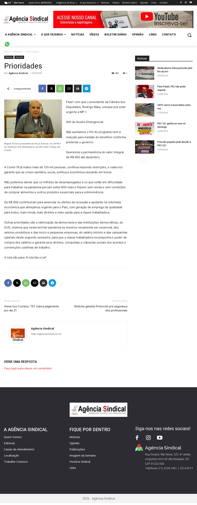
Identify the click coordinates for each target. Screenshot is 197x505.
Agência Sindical (18, 73)
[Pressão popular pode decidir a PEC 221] (144, 147)
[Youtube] (191, 3)
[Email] (69, 88)
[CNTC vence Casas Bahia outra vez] (144, 110)
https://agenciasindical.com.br (46, 334)
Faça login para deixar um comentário (28, 368)
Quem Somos (13, 437)
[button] (189, 35)
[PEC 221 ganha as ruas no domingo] (144, 128)
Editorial (9, 443)
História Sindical (79, 461)
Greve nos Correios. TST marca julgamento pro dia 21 (31, 308)
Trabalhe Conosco (16, 461)
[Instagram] (186, 3)
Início (7, 51)
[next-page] (143, 161)
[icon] (7, 42)
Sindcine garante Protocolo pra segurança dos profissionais (100, 308)
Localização (11, 455)
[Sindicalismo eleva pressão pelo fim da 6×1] (144, 73)
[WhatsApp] (60, 88)
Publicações (77, 449)
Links (72, 468)
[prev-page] (137, 161)
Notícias (18, 51)
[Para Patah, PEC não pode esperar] (144, 91)
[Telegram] (86, 88)
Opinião (19, 57)
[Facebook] (181, 3)
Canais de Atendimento (19, 449)
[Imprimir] (78, 88)
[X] (51, 88)
